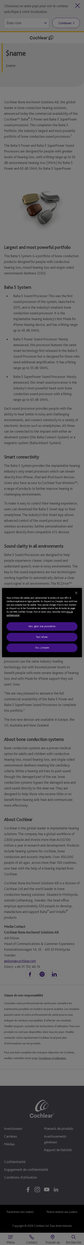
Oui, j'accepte (42, 647)
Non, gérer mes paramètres (42, 626)
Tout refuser (42, 637)
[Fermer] (76, 592)
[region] (42, 622)
